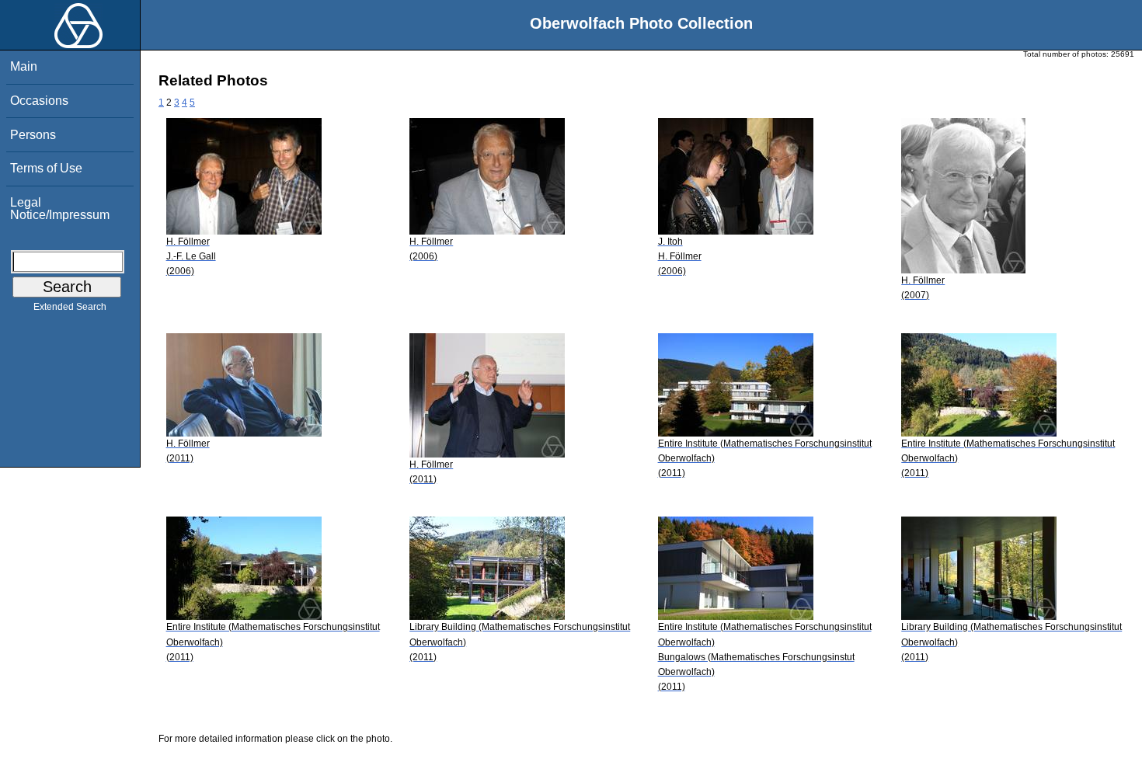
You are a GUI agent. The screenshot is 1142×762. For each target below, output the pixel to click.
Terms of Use (46, 168)
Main (23, 66)
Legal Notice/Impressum (60, 208)
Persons (33, 134)
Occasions (39, 100)
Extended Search (69, 306)
